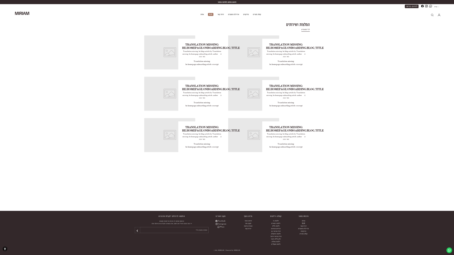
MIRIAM (221, 250)
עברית (435, 7)
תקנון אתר (248, 223)
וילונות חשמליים (276, 244)
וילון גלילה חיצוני (276, 239)
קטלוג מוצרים (303, 234)
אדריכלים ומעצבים (303, 228)
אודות (303, 221)
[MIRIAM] (22, 13)
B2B (303, 223)
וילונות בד (276, 221)
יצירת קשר (248, 228)
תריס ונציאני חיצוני (276, 236)
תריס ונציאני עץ (276, 231)
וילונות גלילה (276, 226)
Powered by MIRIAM (233, 250)
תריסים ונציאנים (276, 228)
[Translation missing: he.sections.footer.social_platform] (422, 6)
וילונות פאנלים (276, 241)
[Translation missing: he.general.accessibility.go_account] (436, 13)
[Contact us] (449, 250)
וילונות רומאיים (275, 223)
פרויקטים (303, 231)
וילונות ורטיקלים (276, 234)
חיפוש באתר (248, 221)
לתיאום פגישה (411, 6)
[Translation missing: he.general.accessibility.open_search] (431, 13)
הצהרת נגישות (248, 226)
